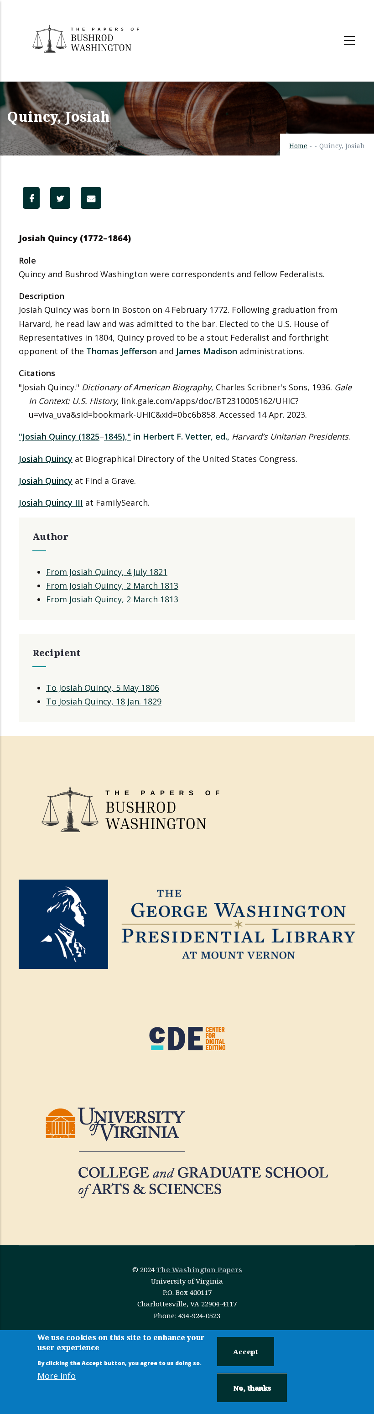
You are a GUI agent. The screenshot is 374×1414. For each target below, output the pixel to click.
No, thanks (252, 1387)
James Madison (206, 351)
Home (298, 145)
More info (56, 1375)
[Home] (87, 39)
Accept (245, 1351)
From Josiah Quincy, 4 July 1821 (106, 571)
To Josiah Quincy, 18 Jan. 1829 (103, 701)
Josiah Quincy (46, 458)
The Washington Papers (199, 1269)
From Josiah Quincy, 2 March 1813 (112, 585)
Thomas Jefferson (121, 351)
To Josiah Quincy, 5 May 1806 (102, 687)
